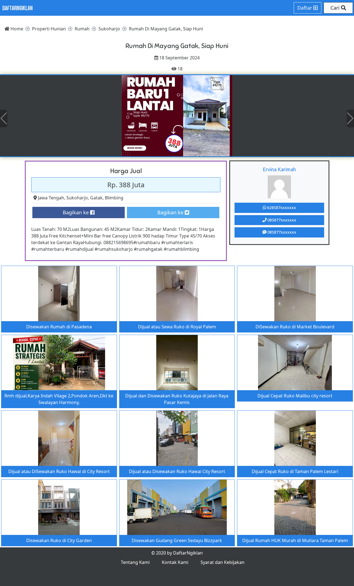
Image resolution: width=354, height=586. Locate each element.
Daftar (305, 7)
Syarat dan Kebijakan (222, 562)
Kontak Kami (175, 562)
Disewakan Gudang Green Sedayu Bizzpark (177, 540)
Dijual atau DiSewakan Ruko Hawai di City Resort (59, 471)
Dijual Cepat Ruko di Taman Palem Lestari (295, 471)
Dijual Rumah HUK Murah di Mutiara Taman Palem (295, 540)
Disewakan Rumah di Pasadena (59, 327)
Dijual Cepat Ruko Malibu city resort (294, 396)
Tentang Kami (135, 562)
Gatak (96, 198)
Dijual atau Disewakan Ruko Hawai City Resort (177, 471)
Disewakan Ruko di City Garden (59, 540)
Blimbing (114, 198)
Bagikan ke (76, 212)
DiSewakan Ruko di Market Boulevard (295, 327)
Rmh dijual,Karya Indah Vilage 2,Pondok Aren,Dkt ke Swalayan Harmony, (58, 399)
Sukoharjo (77, 198)
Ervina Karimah (279, 169)
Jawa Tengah (51, 198)
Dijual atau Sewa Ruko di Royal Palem (177, 327)
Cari (335, 7)
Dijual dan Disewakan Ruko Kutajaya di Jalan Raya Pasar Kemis (176, 399)
